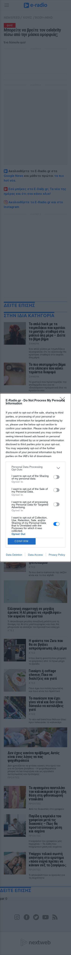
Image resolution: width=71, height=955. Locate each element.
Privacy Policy (57, 554)
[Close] (63, 400)
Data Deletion (14, 554)
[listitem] (35, 468)
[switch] (56, 477)
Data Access (35, 554)
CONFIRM (22, 541)
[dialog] (35, 477)
